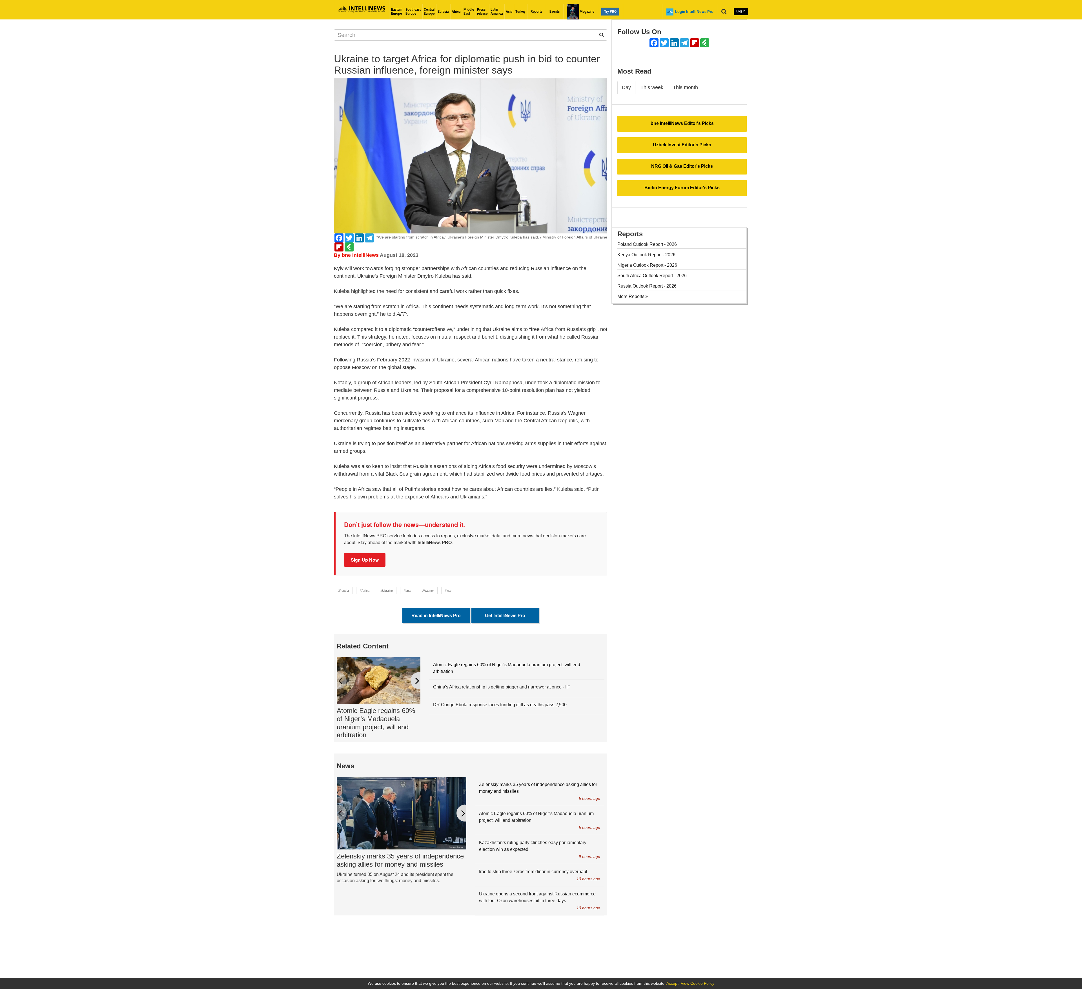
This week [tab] (651, 87)
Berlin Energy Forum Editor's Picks (682, 187)
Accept (672, 983)
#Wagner (428, 590)
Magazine (586, 12)
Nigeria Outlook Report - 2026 (647, 265)
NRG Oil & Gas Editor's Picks (682, 166)
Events (554, 12)
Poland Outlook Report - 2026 (647, 244)
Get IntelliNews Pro (505, 615)
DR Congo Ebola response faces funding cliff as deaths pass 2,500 (500, 704)
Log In (741, 11)
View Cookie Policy (697, 983)
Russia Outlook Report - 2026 (647, 286)
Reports (536, 12)
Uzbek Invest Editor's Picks (682, 144)
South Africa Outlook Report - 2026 (652, 275)
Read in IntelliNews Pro (436, 615)
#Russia (343, 590)
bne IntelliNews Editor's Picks (682, 123)
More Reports (631, 296)
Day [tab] (626, 87)
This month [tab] (685, 87)
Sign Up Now (365, 560)
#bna (407, 590)
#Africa (364, 590)
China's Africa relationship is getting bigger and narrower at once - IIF (501, 687)
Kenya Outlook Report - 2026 (646, 254)
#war (448, 590)
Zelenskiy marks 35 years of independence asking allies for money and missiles (400, 860)
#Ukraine (386, 590)
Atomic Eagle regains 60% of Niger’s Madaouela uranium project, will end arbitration (376, 723)
